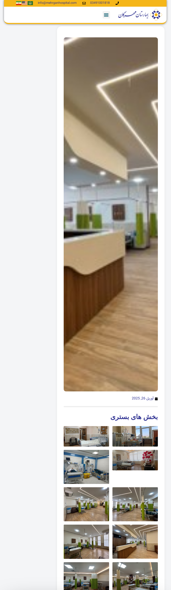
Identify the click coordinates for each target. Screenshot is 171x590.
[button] (106, 14)
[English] (25, 3)
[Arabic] (30, 3)
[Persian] (19, 3)
